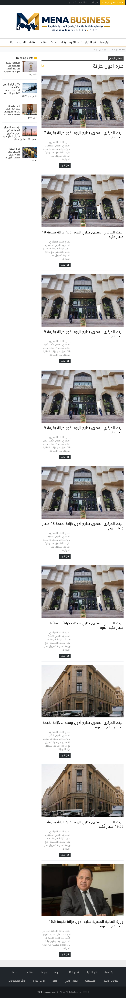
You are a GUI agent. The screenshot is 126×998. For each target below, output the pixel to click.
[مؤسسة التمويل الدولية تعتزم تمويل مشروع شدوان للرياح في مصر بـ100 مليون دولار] (29, 131)
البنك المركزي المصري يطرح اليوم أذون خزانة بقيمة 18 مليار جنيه (83, 234)
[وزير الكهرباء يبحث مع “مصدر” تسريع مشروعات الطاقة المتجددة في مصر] (29, 109)
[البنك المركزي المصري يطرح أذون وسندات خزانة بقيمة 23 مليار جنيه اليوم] (83, 691)
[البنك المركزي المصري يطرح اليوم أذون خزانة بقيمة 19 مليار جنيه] (83, 300)
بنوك (63, 42)
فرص (54, 980)
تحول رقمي (71, 980)
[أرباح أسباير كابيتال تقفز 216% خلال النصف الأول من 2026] (29, 152)
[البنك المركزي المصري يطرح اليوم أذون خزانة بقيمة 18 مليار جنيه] (83, 201)
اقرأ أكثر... (65, 165)
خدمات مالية (111, 980)
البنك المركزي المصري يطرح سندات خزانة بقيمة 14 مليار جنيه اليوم (86, 625)
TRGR (39, 992)
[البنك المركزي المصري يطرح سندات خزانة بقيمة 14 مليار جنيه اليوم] (83, 591)
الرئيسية (104, 42)
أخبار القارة (75, 42)
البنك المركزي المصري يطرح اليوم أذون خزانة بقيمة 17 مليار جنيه (83, 135)
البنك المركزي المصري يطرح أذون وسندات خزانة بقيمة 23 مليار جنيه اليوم (83, 724)
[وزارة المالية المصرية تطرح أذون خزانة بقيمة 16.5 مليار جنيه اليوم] (83, 890)
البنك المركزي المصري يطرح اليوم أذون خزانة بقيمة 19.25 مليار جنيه (85, 824)
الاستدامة (90, 980)
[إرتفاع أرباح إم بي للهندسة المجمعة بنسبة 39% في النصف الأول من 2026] (29, 88)
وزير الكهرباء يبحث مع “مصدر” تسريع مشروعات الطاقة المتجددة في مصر (20, 112)
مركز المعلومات (17, 980)
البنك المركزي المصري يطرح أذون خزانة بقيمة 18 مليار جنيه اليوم (83, 525)
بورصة (54, 42)
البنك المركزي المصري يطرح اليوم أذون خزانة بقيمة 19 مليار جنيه (83, 334)
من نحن (94, 2)
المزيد (22, 42)
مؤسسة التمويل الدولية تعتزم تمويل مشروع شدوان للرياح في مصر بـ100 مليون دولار (20, 133)
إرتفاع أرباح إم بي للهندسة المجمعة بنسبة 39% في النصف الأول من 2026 (20, 90)
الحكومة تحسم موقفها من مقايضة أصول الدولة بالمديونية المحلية (20, 69)
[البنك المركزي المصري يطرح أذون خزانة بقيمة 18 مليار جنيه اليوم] (83, 492)
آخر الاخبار (90, 42)
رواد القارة (39, 980)
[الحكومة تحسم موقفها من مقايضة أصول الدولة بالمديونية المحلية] (29, 66)
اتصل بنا (72, 2)
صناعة (32, 42)
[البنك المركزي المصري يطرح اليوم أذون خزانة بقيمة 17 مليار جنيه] (83, 101)
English (83, 2)
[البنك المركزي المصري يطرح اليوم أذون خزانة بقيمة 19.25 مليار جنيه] (83, 790)
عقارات (43, 42)
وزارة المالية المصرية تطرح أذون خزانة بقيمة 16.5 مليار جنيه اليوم (86, 923)
